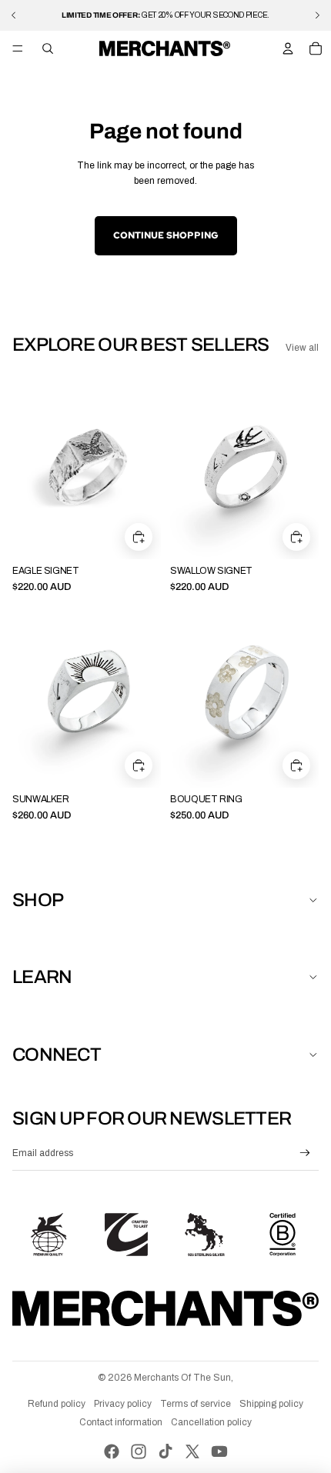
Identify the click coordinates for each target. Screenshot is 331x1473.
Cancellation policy (211, 1422)
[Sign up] (305, 1153)
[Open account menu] (288, 48)
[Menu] (17, 48)
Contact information (120, 1422)
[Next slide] (317, 15)
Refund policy (56, 1403)
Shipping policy (271, 1403)
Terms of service (195, 1403)
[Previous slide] (14, 15)
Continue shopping (166, 235)
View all (302, 347)
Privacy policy (123, 1403)
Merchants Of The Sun (182, 1377)
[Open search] (48, 48)
